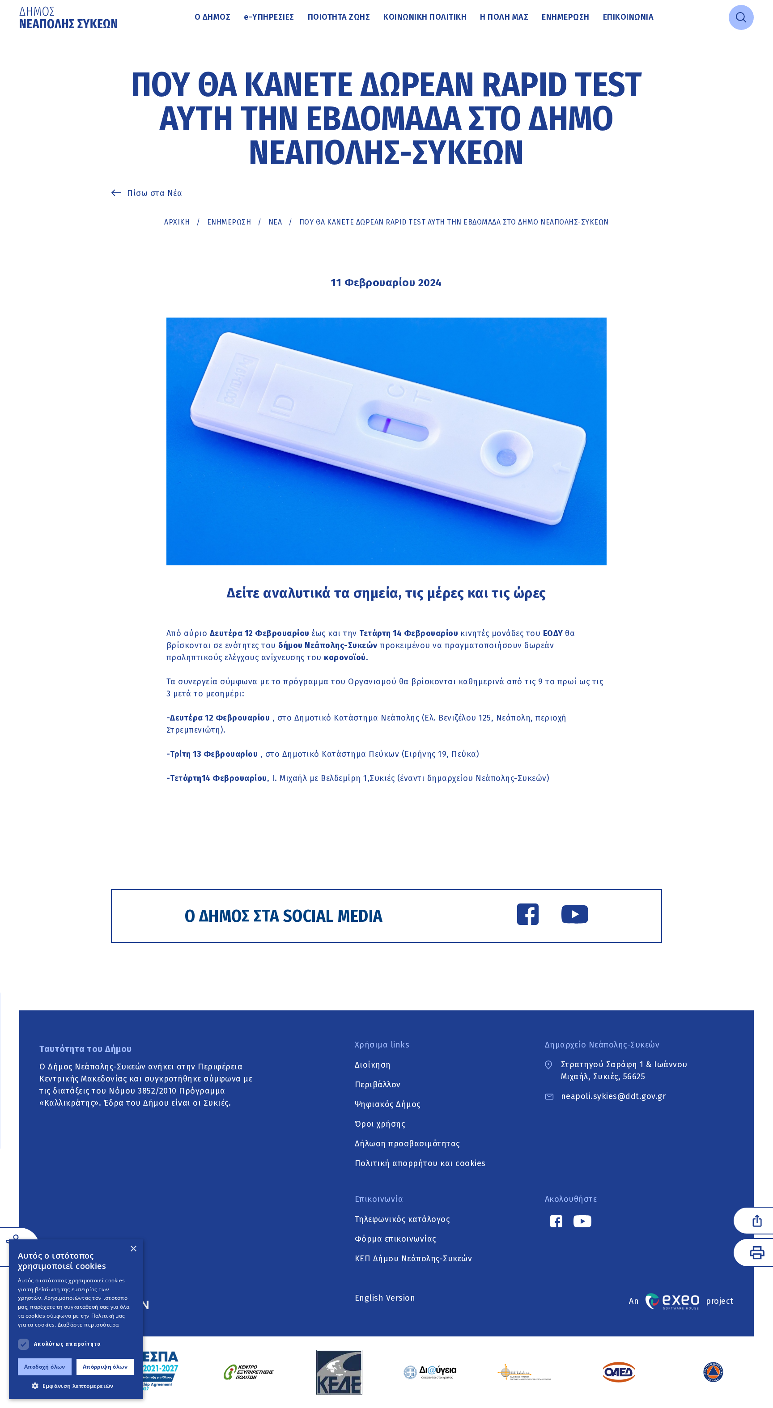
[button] (76, 1385)
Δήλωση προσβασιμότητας (407, 1143)
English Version (385, 1298)
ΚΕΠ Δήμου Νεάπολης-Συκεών (413, 1258)
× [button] (133, 1249)
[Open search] (741, 17)
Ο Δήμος (213, 17)
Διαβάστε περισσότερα (88, 1324)
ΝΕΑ (275, 222)
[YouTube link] (574, 916)
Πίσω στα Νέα (154, 193)
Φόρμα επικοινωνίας (395, 1238)
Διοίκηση (373, 1064)
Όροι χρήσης (380, 1123)
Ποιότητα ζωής (339, 17)
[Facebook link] (527, 916)
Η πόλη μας (504, 17)
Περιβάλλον (378, 1084)
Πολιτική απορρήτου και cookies (420, 1163)
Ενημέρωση (566, 17)
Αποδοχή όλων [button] (44, 1366)
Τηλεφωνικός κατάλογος (402, 1219)
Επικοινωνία (628, 17)
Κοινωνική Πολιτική (425, 17)
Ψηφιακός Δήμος (387, 1104)
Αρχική (177, 222)
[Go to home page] (69, 17)
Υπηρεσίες (269, 17)
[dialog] (76, 1319)
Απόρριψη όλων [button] (105, 1366)
